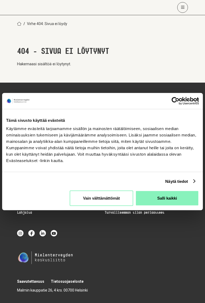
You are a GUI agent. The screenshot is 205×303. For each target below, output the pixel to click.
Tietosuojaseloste (67, 281)
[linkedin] (43, 233)
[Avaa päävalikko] (182, 7)
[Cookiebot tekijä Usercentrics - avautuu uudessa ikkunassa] (175, 101)
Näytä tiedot (176, 181)
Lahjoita (24, 213)
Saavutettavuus (30, 281)
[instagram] (20, 233)
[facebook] (31, 233)
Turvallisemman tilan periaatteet (134, 213)
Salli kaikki (167, 198)
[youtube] (54, 233)
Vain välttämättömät (101, 198)
